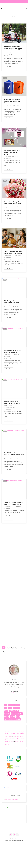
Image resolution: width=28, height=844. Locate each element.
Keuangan (12, 716)
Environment (16, 707)
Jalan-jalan (7, 713)
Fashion (6, 710)
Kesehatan (6, 716)
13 (8, 158)
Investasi (16, 710)
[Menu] (14, 1)
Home (9, 18)
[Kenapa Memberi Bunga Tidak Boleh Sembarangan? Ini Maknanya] (14, 188)
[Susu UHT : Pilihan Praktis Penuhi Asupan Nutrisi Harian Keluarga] (14, 238)
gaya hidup (8, 54)
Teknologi (18, 719)
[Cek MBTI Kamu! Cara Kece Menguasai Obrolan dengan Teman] (14, 439)
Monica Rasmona (8, 731)
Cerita (5, 707)
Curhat (10, 707)
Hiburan (11, 710)
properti (15, 354)
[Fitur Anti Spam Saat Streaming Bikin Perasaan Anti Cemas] (14, 287)
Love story (20, 206)
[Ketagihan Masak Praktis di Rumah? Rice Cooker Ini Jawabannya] (14, 137)
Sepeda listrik (13, 54)
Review (5, 25)
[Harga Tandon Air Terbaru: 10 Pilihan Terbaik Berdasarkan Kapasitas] (14, 86)
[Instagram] (17, 834)
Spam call (12, 306)
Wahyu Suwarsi (8, 736)
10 (19, 306)
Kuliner (18, 716)
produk (17, 255)
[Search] (26, 8)
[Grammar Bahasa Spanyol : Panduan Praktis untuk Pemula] (14, 388)
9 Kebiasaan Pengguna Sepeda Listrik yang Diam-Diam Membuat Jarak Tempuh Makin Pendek (13, 48)
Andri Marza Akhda (9, 741)
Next (3, 651)
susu (20, 255)
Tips (17, 156)
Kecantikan (13, 713)
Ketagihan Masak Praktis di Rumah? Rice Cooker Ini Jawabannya (12, 152)
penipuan (7, 306)
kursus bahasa (14, 407)
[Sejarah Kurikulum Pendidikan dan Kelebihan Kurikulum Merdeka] (14, 489)
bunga (16, 206)
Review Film (11, 719)
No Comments (8, 55)
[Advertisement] (14, 585)
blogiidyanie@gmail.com (14, 692)
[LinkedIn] (14, 834)
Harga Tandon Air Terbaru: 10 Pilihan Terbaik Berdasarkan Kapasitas (12, 101)
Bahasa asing (8, 407)
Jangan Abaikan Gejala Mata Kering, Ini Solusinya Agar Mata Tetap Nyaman (14, 733)
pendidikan (18, 506)
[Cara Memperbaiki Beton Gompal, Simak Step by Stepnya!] (14, 337)
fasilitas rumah (16, 105)
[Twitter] (10, 834)
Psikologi (12, 458)
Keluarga (20, 713)
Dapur (15, 156)
